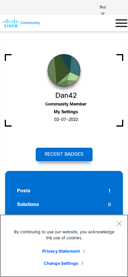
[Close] (119, 223)
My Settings (66, 112)
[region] (64, 246)
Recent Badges (64, 154)
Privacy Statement (61, 251)
